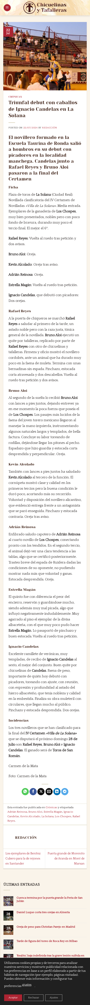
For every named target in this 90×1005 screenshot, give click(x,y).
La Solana (48, 816)
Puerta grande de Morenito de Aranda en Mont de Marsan (66, 858)
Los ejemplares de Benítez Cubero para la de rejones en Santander (23, 858)
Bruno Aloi (35, 811)
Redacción (49, 127)
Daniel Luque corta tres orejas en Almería (43, 912)
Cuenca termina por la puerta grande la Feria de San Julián (50, 899)
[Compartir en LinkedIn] (57, 791)
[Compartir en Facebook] (33, 791)
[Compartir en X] (41, 791)
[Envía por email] (49, 791)
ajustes (26, 985)
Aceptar (13, 997)
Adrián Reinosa (17, 811)
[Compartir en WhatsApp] (25, 791)
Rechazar (33, 997)
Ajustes (54, 997)
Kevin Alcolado (30, 816)
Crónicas (15, 96)
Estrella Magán (53, 811)
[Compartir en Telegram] (64, 791)
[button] (7, 7)
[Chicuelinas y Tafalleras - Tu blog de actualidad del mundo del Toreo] (45, 7)
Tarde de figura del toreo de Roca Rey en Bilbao (47, 941)
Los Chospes (63, 816)
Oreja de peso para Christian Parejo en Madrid (46, 926)
